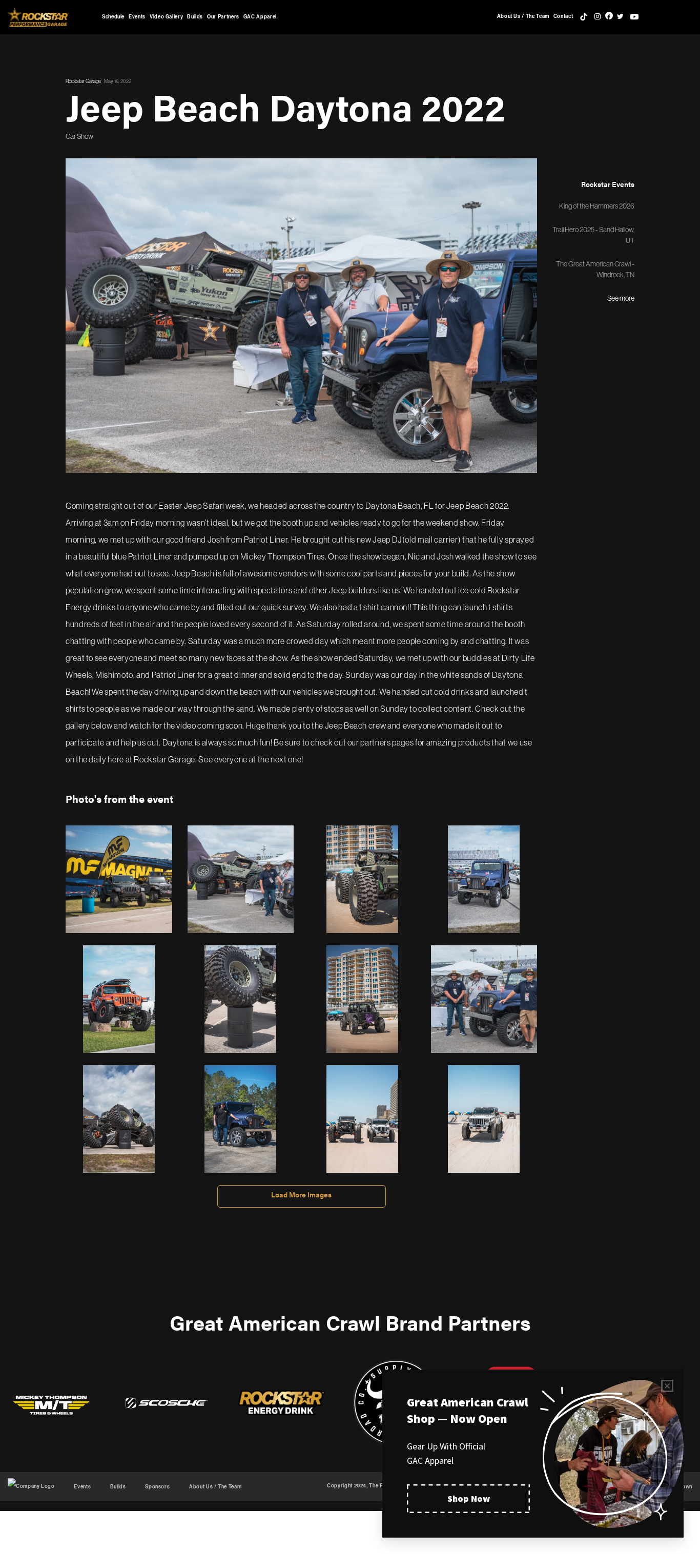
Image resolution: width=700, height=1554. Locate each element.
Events (137, 17)
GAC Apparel (260, 17)
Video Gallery (166, 17)
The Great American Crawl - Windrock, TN (595, 269)
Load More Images (301, 1194)
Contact (563, 16)
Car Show (79, 136)
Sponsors (157, 1487)
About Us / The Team (523, 16)
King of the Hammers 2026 (596, 206)
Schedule (113, 17)
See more (620, 298)
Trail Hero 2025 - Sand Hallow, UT (593, 235)
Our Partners (223, 17)
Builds (195, 17)
